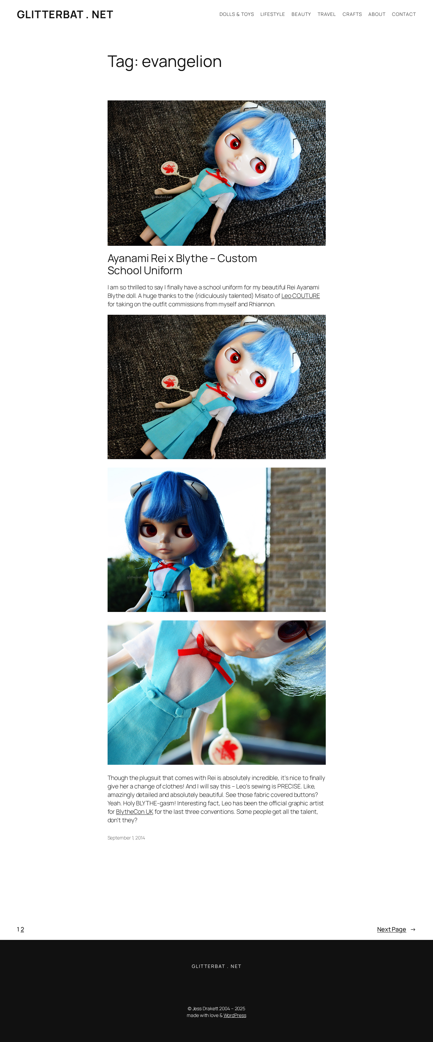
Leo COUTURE (300, 295)
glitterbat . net (65, 14)
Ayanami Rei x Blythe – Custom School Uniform (182, 264)
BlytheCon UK (134, 811)
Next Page (396, 929)
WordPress (235, 1015)
